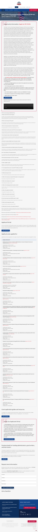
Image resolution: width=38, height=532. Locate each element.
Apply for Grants (5, 416)
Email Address (3, 480)
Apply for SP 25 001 (25, 24)
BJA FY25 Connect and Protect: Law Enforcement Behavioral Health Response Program (19, 216)
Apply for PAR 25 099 (28, 341)
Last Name (3, 477)
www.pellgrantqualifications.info (32, 523)
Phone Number (4, 483)
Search (16, 7)
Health (5, 17)
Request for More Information (8, 487)
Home (2, 17)
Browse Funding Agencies (6, 514)
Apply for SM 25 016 (23, 266)
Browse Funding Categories (6, 515)
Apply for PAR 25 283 (6, 358)
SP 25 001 (23, 17)
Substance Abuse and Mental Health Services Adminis (14, 17)
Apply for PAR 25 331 (6, 325)
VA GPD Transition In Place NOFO (7, 511)
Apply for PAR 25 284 (6, 349)
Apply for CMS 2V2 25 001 (16, 290)
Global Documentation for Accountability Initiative (9, 504)
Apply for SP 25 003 (26, 250)
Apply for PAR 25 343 (6, 383)
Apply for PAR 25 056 (11, 333)
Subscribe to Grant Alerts (30, 507)
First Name (3, 474)
